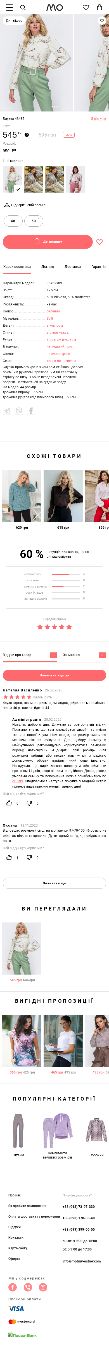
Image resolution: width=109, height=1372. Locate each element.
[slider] (54, 626)
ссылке (17, 781)
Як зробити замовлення (27, 1206)
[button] (52, 107)
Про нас (14, 1195)
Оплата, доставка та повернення (34, 1216)
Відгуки (14, 1227)
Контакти (15, 1238)
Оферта (14, 1259)
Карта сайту (17, 1248)
